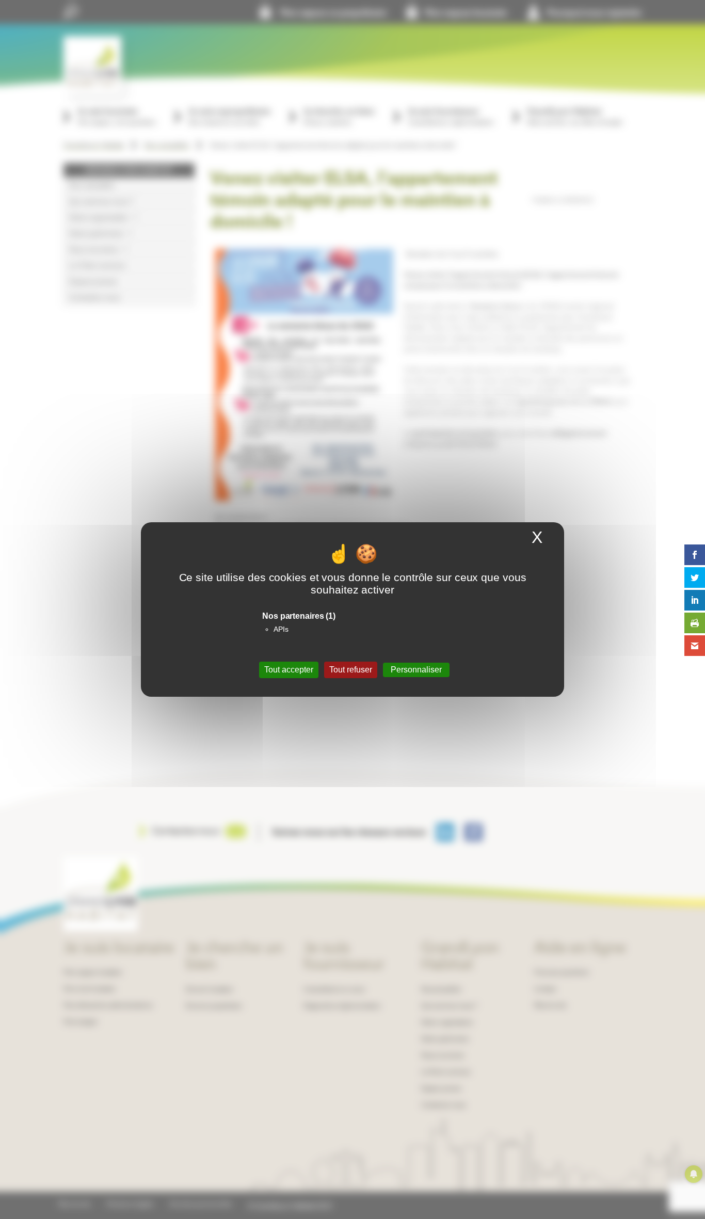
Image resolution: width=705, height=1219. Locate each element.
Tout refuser (350, 669)
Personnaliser (416, 669)
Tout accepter (288, 669)
